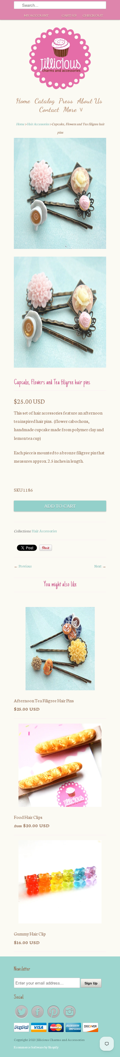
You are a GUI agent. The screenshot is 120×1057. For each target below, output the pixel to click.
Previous (25, 566)
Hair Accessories (38, 124)
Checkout (92, 15)
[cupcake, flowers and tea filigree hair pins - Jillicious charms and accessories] (60, 194)
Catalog (44, 101)
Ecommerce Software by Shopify (36, 1047)
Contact (49, 109)
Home (23, 101)
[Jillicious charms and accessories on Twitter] (22, 1017)
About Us (89, 101)
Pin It (45, 548)
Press (66, 101)
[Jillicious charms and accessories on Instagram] (69, 1017)
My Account (36, 15)
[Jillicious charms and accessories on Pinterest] (54, 1017)
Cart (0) (69, 15)
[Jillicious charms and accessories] (60, 59)
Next (98, 566)
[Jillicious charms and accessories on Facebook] (38, 1017)
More (73, 109)
